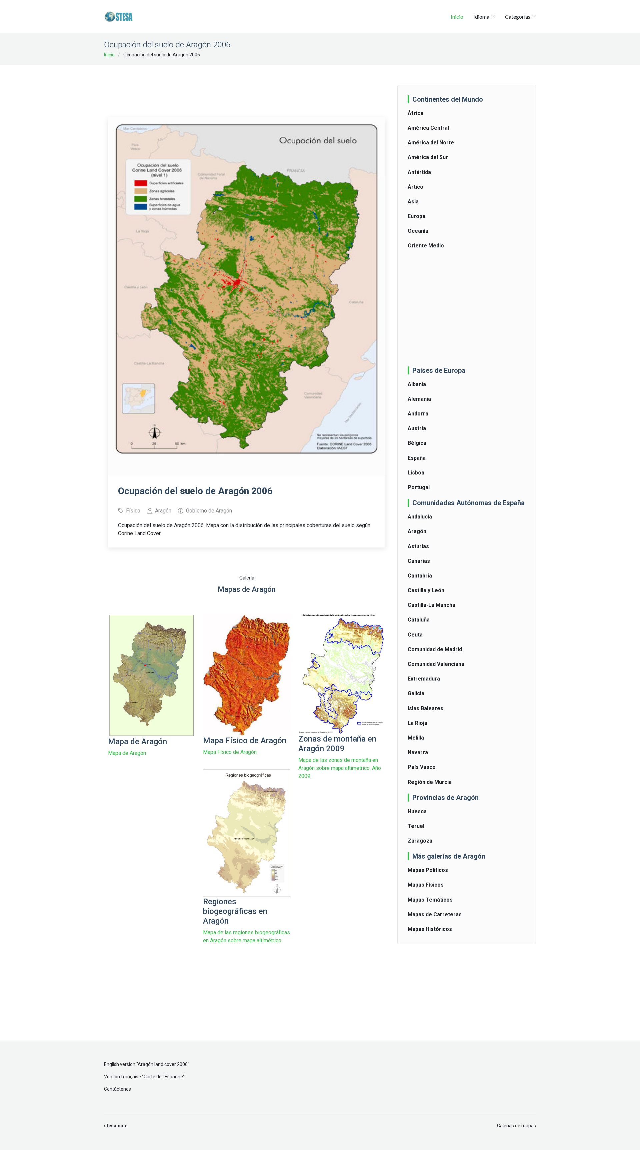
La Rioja (417, 723)
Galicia (416, 693)
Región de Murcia (430, 782)
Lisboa (416, 472)
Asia (413, 201)
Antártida (419, 172)
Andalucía (420, 516)
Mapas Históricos (430, 929)
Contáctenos (117, 1089)
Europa (416, 216)
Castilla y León (426, 590)
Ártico (415, 187)
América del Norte (431, 142)
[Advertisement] (246, 87)
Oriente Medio (426, 245)
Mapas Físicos (426, 885)
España (417, 458)
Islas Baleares (425, 708)
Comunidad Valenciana (436, 664)
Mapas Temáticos (430, 900)
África (415, 113)
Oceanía (418, 231)
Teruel (416, 826)
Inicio (457, 16)
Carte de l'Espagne (163, 1076)
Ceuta (415, 635)
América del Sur (428, 157)
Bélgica (417, 443)
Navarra (418, 752)
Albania (417, 384)
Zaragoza (420, 841)
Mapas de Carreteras (435, 914)
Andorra (418, 413)
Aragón (417, 531)
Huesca (417, 811)
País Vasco (422, 767)
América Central (428, 128)
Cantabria (420, 575)
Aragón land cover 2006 (163, 1064)
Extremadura (424, 679)
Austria (417, 428)
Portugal (419, 487)
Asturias (418, 546)
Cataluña (419, 620)
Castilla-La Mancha (431, 605)
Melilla (416, 738)
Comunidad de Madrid (435, 649)
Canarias (419, 561)
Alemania (419, 399)
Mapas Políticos (428, 870)
